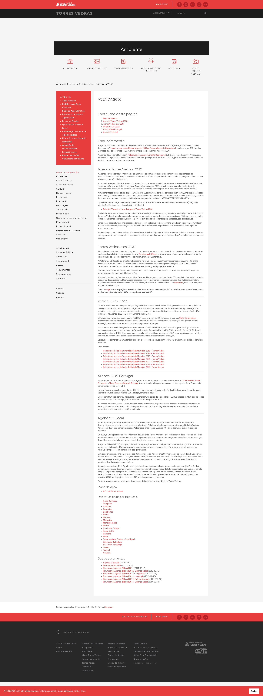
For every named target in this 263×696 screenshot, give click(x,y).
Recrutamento (63, 261)
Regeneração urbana (68, 230)
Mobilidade (62, 213)
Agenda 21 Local (110, 132)
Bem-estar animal (70, 155)
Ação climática (69, 101)
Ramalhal (107, 534)
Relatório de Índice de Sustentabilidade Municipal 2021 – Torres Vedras (133, 359)
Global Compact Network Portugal (123, 383)
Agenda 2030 (68, 118)
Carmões (107, 506)
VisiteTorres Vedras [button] (195, 71)
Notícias (60, 293)
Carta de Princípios (187, 318)
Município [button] (69, 68)
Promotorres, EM (64, 651)
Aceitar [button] (254, 691)
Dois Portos (108, 512)
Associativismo (64, 180)
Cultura (60, 189)
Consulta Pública (64, 252)
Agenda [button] (173, 68)
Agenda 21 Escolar (111, 563)
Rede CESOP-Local (111, 127)
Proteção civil (64, 226)
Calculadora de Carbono (73, 159)
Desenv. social (64, 193)
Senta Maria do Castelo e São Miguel (119, 539)
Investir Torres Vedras (92, 644)
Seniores (61, 234)
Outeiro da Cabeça (111, 528)
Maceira (106, 517)
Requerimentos (63, 274)
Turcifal (106, 550)
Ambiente (65, 97)
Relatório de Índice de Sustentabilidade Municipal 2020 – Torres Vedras (133, 356)
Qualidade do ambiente (72, 124)
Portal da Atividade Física (146, 647)
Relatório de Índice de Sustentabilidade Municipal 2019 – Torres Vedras (133, 353)
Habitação (62, 205)
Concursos (61, 256)
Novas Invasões (141, 659)
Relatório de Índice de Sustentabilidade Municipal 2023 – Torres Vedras (133, 364)
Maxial (106, 525)
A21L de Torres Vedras (113, 491)
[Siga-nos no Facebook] (179, 4)
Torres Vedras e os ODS (113, 124)
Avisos (59, 288)
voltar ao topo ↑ (250, 688)
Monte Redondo (110, 523)
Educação (61, 201)
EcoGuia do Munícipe (112, 565)
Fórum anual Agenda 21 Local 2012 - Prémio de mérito (126, 579)
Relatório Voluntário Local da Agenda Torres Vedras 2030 (127, 209)
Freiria (105, 515)
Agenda (60, 297)
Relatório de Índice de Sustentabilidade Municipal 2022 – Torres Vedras (133, 362)
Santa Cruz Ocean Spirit (145, 655)
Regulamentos (63, 270)
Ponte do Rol (108, 531)
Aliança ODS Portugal (112, 129)
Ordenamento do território (71, 218)
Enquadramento (110, 118)
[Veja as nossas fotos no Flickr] (205, 4)
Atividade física (64, 184)
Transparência (123, 68)
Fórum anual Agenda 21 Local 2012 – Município (123, 576)
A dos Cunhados (110, 501)
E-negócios (87, 647)
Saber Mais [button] (79, 691)
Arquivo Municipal (116, 644)
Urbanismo (62, 238)
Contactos (61, 278)
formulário (178, 283)
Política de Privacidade (134, 617)
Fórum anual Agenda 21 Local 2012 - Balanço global (125, 571)
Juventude (62, 209)
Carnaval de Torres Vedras (146, 651)
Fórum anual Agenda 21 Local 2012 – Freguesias (124, 574)
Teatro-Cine (113, 651)
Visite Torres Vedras (91, 655)
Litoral (65, 128)
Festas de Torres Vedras (145, 663)
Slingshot (108, 607)
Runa (105, 536)
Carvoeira (107, 509)
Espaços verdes (69, 152)
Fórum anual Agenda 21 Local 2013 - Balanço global (125, 582)
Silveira (106, 547)
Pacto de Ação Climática (73, 111)
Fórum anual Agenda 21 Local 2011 (118, 568)
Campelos (107, 504)
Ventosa (106, 553)
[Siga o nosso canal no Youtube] (192, 4)
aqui (108, 289)
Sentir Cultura (140, 644)
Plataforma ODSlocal (148, 254)
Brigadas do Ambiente (72, 114)
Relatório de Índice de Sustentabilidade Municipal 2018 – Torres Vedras (133, 351)
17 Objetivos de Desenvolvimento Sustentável (146, 155)
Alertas (59, 265)
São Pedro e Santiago (112, 545)
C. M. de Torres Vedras (67, 644)
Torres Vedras (74, 13)
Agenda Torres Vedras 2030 (115, 121)
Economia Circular (70, 121)
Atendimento (62, 248)
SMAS (59, 647)
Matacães (107, 520)
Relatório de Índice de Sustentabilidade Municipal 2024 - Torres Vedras (133, 367)
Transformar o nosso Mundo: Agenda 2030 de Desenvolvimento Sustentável (143, 148)
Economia (62, 197)
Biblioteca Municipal (117, 647)
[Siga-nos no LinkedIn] (199, 4)
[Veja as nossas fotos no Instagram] (186, 4)
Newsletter (161, 4)
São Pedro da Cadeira (112, 542)
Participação (63, 222)
